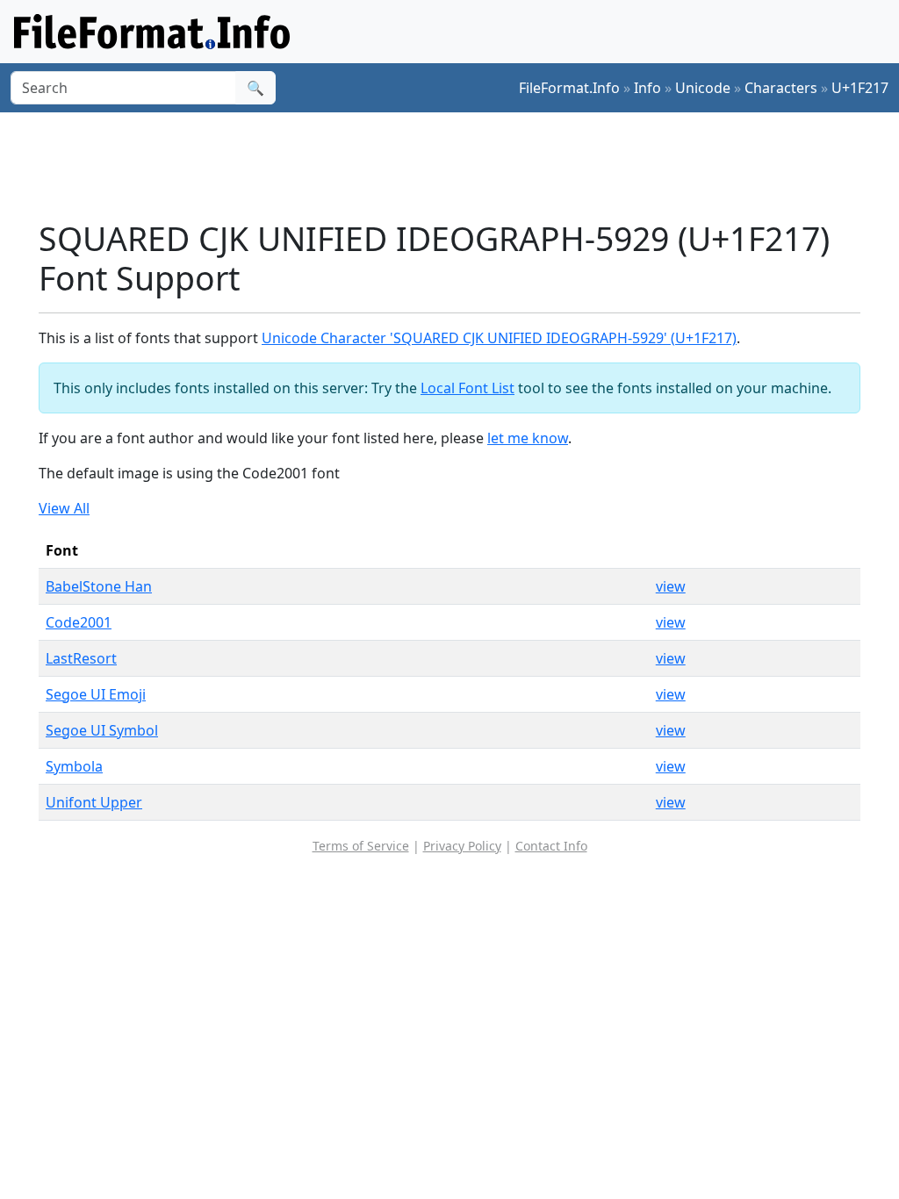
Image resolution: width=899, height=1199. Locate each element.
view (671, 586)
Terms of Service (361, 845)
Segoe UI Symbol (102, 730)
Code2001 (78, 622)
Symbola (74, 766)
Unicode (702, 87)
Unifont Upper (94, 802)
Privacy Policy (462, 845)
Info (647, 87)
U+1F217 (859, 87)
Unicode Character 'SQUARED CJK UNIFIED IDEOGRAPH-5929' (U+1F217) (499, 338)
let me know (527, 438)
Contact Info (551, 845)
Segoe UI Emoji (96, 694)
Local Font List (467, 388)
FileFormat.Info (569, 87)
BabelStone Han (99, 586)
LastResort (81, 658)
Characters (780, 87)
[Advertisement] (460, 165)
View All (64, 508)
